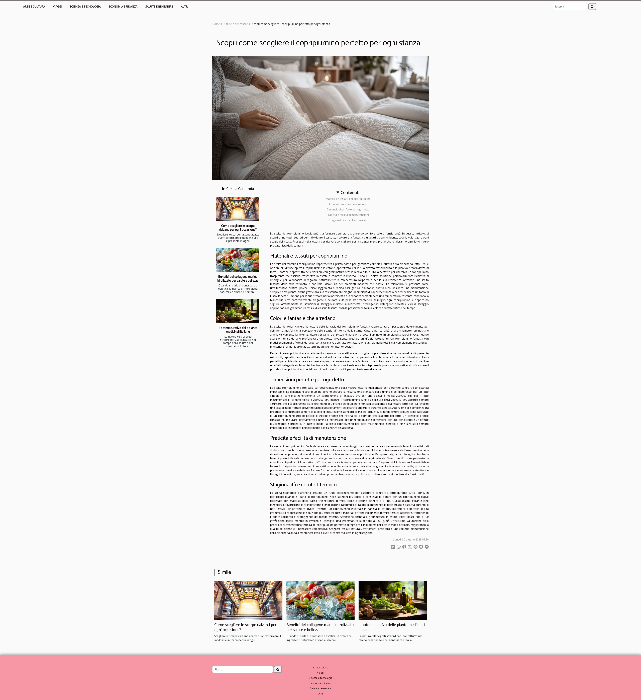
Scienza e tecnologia (85, 6)
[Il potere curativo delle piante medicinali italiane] (237, 311)
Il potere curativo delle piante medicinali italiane (238, 329)
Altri (184, 6)
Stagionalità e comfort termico (348, 220)
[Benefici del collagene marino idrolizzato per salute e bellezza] (237, 260)
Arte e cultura (34, 6)
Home (216, 24)
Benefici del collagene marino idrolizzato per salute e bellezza (238, 278)
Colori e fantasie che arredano (348, 204)
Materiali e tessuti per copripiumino (348, 199)
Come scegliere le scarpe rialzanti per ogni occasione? (238, 227)
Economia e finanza (123, 6)
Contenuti (350, 192)
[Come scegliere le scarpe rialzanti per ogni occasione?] (237, 209)
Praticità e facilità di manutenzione (348, 215)
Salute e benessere (159, 6)
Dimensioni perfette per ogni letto (348, 209)
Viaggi (57, 6)
